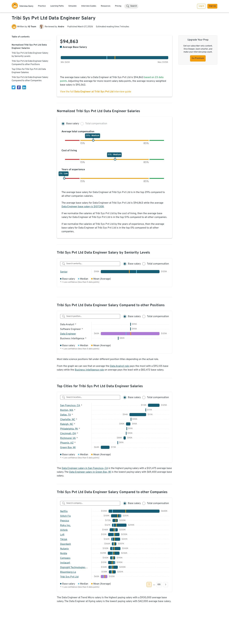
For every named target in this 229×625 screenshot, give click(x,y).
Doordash (65, 544)
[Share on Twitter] (13, 87)
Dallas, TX (65, 414)
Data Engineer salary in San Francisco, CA (85, 468)
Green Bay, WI (68, 447)
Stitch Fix (65, 516)
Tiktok (63, 539)
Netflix (64, 511)
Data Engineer (68, 333)
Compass (65, 558)
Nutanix (64, 548)
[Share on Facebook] (19, 87)
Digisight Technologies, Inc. (75, 567)
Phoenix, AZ (67, 442)
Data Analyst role (119, 366)
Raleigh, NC (66, 424)
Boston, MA (66, 410)
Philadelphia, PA (69, 428)
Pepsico (64, 520)
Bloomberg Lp (68, 572)
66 (159, 584)
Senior (63, 271)
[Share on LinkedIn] (24, 87)
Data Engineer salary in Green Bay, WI (90, 472)
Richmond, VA (68, 438)
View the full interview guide (95, 91)
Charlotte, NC (67, 419)
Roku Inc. (65, 525)
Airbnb (64, 530)
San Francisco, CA (70, 405)
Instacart (65, 562)
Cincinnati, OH (68, 433)
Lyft (62, 534)
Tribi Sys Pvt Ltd (69, 576)
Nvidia (63, 553)
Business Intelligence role (89, 369)
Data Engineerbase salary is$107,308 (83, 206)
